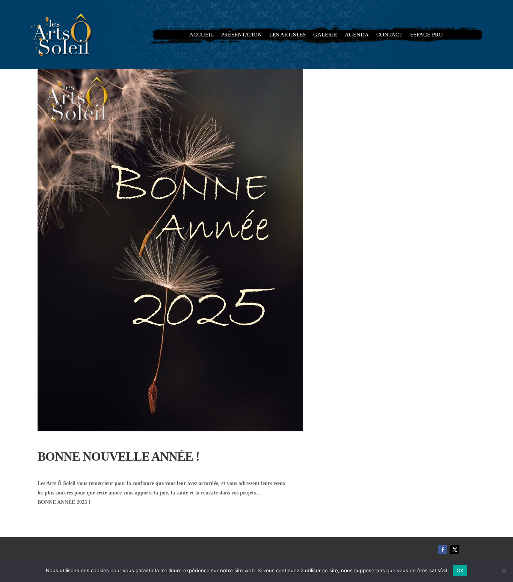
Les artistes (287, 35)
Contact (389, 35)
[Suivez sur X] (454, 549)
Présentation (241, 35)
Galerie (325, 35)
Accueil (201, 35)
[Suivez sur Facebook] (442, 549)
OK (460, 570)
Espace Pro (426, 35)
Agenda (357, 35)
